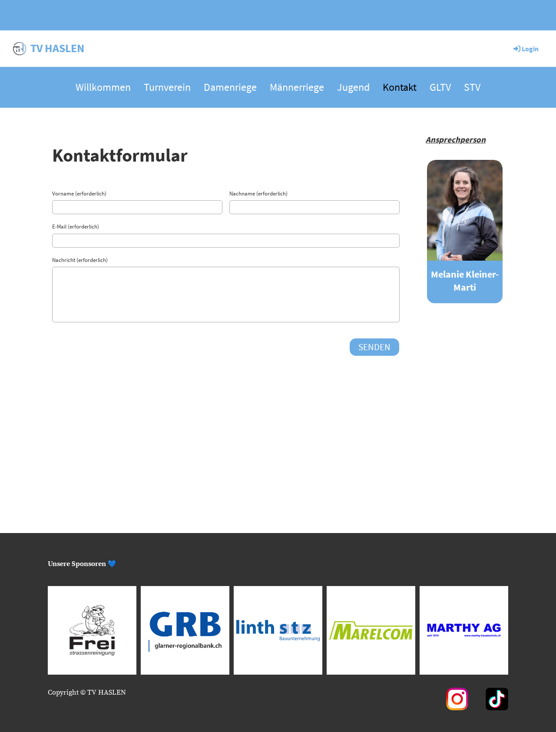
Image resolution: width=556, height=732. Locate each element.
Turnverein (167, 87)
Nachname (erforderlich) (258, 193)
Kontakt (400, 87)
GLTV (440, 87)
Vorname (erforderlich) (79, 193)
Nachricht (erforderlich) (80, 260)
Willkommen (103, 87)
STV (472, 87)
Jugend (353, 87)
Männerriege (297, 87)
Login (530, 48)
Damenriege (230, 87)
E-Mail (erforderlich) (75, 226)
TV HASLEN (57, 48)
